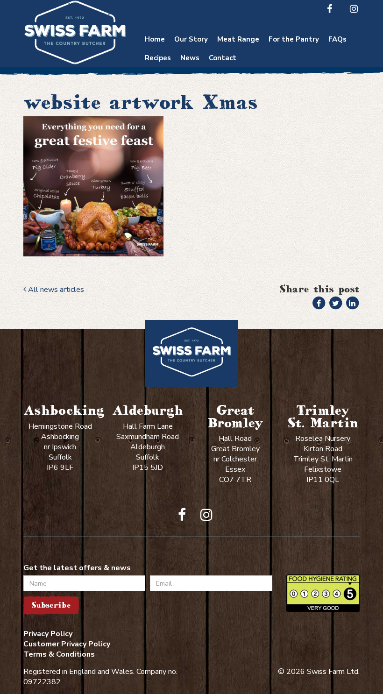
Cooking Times (337, 53)
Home (155, 39)
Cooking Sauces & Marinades (294, 121)
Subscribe (51, 605)
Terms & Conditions (59, 654)
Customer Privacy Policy (66, 644)
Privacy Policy (47, 634)
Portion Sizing (337, 71)
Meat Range (238, 39)
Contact (222, 58)
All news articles (55, 289)
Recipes (158, 58)
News (189, 58)
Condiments (293, 98)
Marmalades (294, 143)
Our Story (191, 39)
